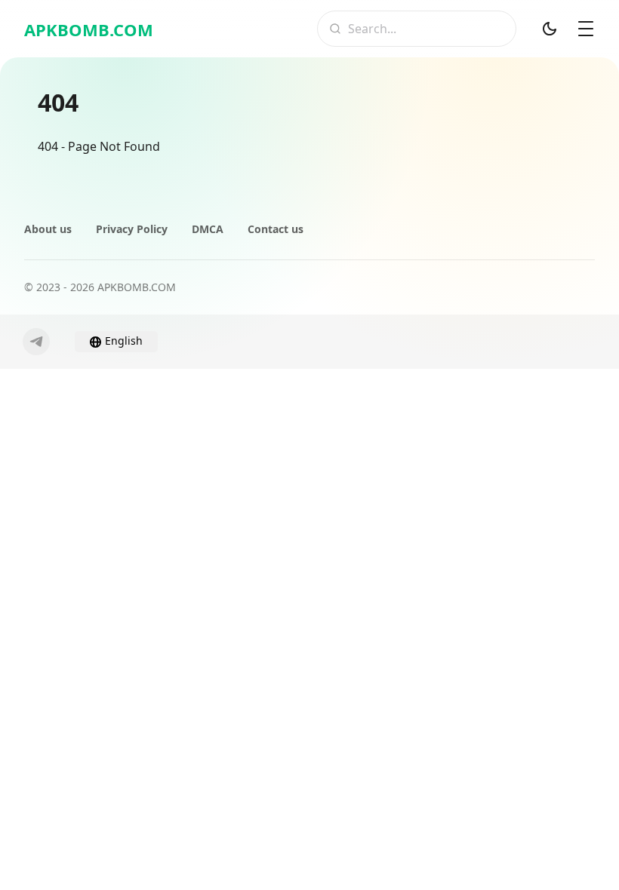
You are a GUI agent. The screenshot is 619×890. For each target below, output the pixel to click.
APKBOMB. (88, 29)
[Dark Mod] (549, 29)
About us (48, 229)
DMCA (207, 229)
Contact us (275, 229)
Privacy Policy (132, 229)
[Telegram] (36, 342)
